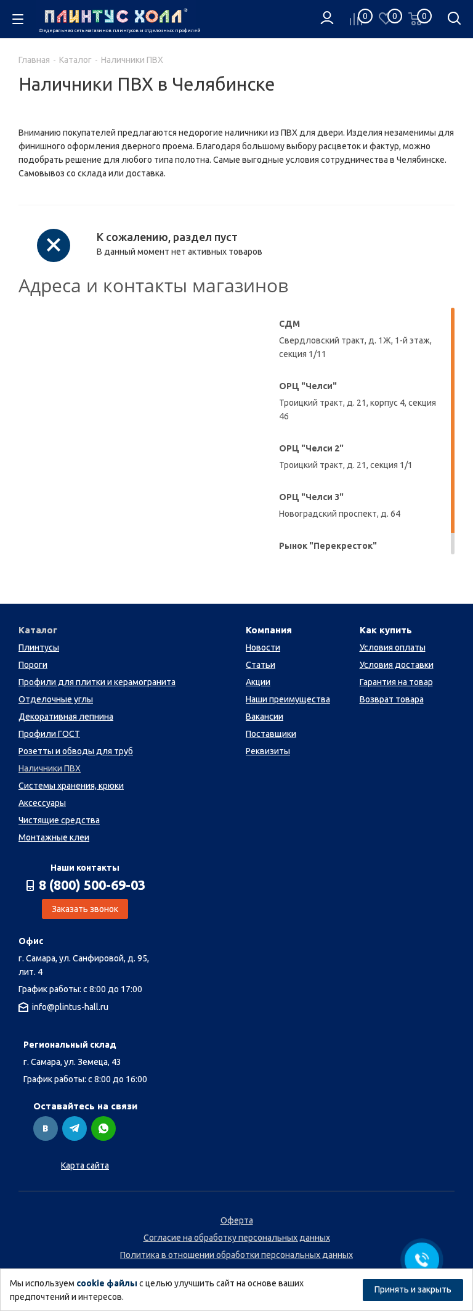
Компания (269, 630)
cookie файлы (106, 1283)
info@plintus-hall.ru (70, 1007)
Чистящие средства (59, 820)
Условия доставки (397, 665)
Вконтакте (45, 1128)
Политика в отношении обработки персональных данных (236, 1255)
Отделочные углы (55, 699)
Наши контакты (85, 868)
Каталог (37, 630)
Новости (263, 647)
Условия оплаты (393, 647)
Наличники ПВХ (49, 768)
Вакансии (264, 716)
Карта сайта (85, 1165)
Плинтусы (38, 647)
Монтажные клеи (53, 837)
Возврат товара (392, 699)
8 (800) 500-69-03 (92, 885)
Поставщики (271, 734)
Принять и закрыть (412, 1289)
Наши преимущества (288, 699)
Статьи (260, 665)
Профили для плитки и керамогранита (97, 682)
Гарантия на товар (396, 682)
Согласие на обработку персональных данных (237, 1238)
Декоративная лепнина (65, 716)
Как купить (386, 630)
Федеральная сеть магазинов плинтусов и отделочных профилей (117, 30)
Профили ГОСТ (49, 734)
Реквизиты (268, 751)
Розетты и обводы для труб (75, 751)
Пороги (32, 665)
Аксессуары (42, 803)
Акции (258, 682)
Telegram (74, 1128)
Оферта (236, 1220)
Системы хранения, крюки (71, 786)
